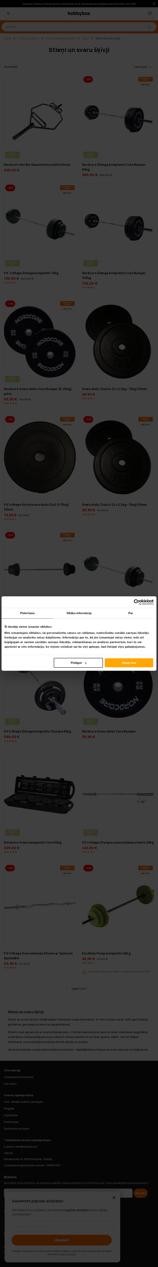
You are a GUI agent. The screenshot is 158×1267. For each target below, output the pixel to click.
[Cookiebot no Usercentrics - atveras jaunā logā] (137, 602)
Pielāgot (76, 662)
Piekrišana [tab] (27, 613)
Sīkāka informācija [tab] (79, 613)
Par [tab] (130, 613)
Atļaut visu (129, 662)
